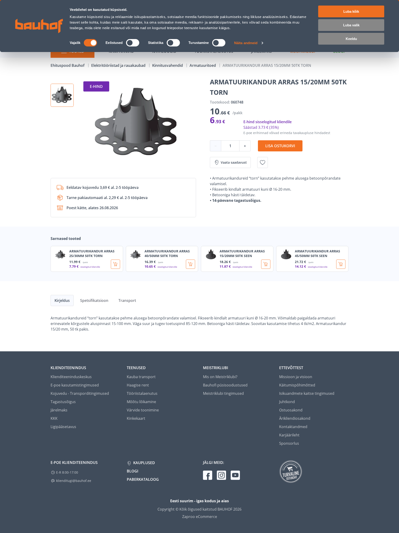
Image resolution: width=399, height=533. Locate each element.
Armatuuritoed (203, 65)
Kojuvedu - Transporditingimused (80, 393)
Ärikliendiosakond (294, 418)
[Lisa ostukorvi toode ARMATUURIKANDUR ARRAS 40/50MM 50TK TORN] (190, 264)
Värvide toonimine (143, 410)
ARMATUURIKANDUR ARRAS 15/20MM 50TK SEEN (242, 253)
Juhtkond (287, 401)
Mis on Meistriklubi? (220, 376)
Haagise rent (138, 385)
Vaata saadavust (234, 162)
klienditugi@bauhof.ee (73, 480)
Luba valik (351, 25)
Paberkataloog (143, 479)
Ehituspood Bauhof (68, 65)
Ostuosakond (290, 410)
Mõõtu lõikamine (141, 401)
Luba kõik (351, 11)
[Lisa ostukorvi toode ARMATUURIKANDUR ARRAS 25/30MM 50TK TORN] (115, 264)
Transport (127, 300)
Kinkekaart (136, 418)
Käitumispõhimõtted (297, 385)
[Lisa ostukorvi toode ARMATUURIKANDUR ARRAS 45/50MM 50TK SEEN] (340, 264)
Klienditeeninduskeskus (71, 376)
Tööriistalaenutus (142, 393)
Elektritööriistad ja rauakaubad (118, 65)
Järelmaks (59, 410)
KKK (54, 418)
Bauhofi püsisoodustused (225, 385)
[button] (62, 95)
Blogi (132, 471)
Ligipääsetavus (63, 426)
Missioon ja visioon (295, 376)
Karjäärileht (289, 435)
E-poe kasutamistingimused (75, 385)
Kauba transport (141, 376)
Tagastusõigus (63, 401)
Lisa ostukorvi (280, 145)
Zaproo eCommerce (199, 516)
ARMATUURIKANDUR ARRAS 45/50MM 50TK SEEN (317, 253)
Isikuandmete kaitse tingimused (306, 393)
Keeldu (351, 39)
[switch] (132, 42)
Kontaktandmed (293, 426)
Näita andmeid (245, 43)
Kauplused (143, 462)
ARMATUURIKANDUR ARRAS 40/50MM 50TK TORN (167, 253)
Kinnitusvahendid (168, 65)
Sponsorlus (289, 443)
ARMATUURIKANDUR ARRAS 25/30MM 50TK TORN (92, 253)
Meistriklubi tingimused (223, 393)
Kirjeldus (62, 300)
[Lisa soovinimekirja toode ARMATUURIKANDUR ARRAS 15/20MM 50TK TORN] (262, 162)
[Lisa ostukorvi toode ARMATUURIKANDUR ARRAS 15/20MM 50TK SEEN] (265, 264)
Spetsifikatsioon (94, 300)
